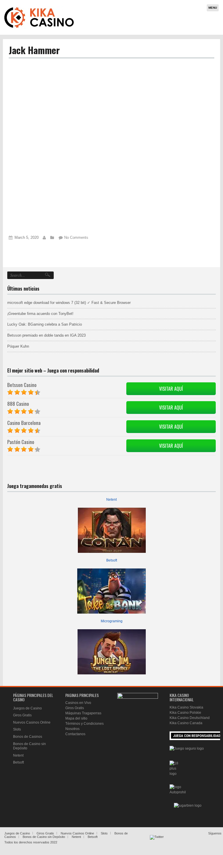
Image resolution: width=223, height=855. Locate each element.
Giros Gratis (22, 715)
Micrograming (112, 621)
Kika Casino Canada (186, 723)
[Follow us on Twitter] (157, 842)
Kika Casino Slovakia (186, 707)
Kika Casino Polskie (185, 713)
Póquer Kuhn (18, 346)
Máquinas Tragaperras (83, 713)
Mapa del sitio (76, 718)
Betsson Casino (22, 384)
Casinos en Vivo (78, 703)
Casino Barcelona (24, 422)
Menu (212, 7)
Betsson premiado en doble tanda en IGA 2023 (46, 335)
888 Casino (18, 403)
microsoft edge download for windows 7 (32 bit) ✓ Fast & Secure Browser (69, 302)
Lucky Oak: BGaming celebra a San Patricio (44, 324)
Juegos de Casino (27, 708)
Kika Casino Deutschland (190, 718)
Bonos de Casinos (27, 737)
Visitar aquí (171, 388)
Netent (111, 500)
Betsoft (111, 560)
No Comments (76, 237)
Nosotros (72, 729)
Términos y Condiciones (84, 724)
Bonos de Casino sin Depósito (44, 837)
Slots (17, 729)
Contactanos (75, 734)
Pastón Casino (20, 441)
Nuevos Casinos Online (32, 722)
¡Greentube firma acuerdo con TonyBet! (40, 313)
